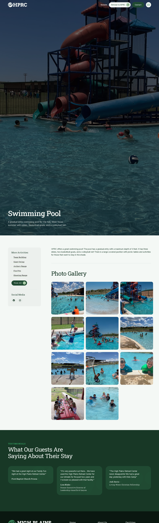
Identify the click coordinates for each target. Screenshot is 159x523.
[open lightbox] (67, 298)
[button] (148, 4)
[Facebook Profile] (13, 300)
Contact (138, 5)
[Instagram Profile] (20, 300)
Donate (104, 5)
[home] (17, 4)
